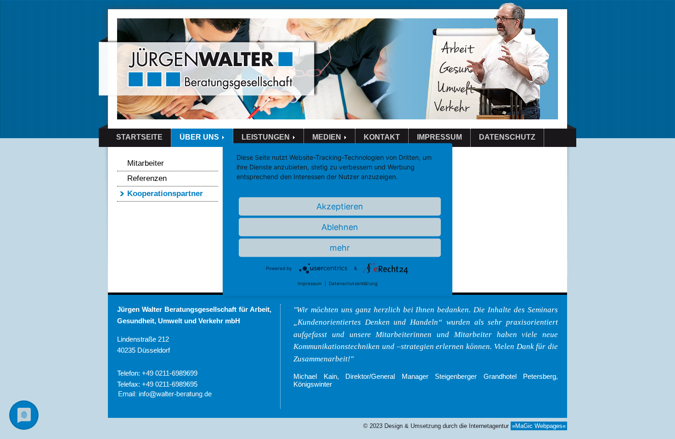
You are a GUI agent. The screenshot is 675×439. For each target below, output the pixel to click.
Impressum (310, 283)
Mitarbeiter (145, 163)
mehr (340, 248)
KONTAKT (382, 137)
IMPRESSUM (439, 137)
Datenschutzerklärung (353, 283)
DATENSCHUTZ (507, 137)
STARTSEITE (139, 137)
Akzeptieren (339, 206)
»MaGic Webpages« (539, 425)
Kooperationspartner (165, 193)
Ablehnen (339, 227)
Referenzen (147, 178)
